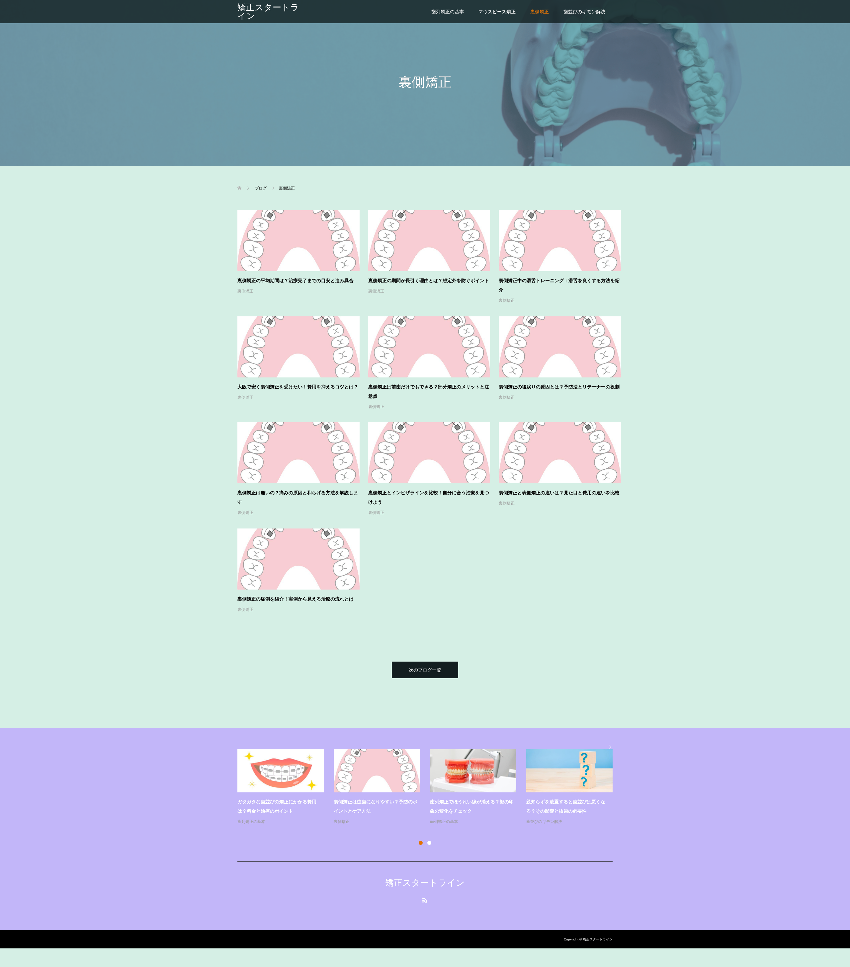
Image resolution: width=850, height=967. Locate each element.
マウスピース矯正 (497, 11)
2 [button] (429, 843)
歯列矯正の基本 (447, 11)
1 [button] (421, 843)
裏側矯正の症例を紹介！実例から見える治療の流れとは (295, 599)
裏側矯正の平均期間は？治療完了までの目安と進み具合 (295, 280)
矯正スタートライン (268, 11)
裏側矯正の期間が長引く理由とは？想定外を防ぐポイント (428, 280)
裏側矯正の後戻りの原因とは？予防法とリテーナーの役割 (559, 386)
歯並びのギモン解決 (584, 11)
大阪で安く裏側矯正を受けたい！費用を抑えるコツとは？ (297, 386)
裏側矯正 (539, 11)
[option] (430, 787)
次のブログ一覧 (425, 670)
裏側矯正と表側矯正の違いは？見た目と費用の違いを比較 (559, 492)
